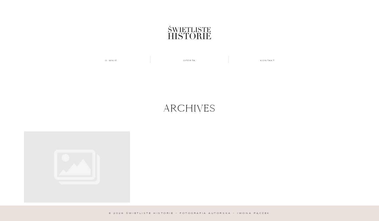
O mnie (111, 60)
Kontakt (267, 60)
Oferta (189, 60)
